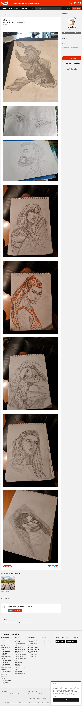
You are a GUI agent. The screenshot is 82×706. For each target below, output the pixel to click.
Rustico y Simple (5, 591)
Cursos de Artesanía (19, 649)
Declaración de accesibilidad (44, 702)
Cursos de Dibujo (18, 647)
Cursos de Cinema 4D (33, 649)
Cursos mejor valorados (48, 642)
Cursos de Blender (32, 654)
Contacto (36, 693)
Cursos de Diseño (5, 651)
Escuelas (3, 696)
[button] (33, 8)
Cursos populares (46, 644)
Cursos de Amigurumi (19, 673)
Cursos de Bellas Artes (20, 654)
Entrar (68, 8)
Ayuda (29, 696)
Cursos (2, 693)
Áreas (16, 638)
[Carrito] (64, 8)
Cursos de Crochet (19, 671)
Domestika (30, 693)
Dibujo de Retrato (74, 47)
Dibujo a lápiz (66, 47)
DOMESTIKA (6, 8)
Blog (44, 693)
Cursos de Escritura (6, 660)
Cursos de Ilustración (6, 640)
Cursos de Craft (5, 642)
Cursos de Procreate (33, 647)
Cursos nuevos (45, 640)
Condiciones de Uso (14, 702)
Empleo (12, 693)
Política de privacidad (23, 702)
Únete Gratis (18, 610)
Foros (16, 693)
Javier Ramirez (15, 22)
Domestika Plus (19, 696)
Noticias (41, 693)
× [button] (80, 3)
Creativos (20, 693)
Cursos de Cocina (5, 674)
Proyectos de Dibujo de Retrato (25, 622)
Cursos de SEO (18, 662)
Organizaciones (36, 698)
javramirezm (16, 573)
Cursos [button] (16, 8)
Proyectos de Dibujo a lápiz (8, 622)
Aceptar (66, 699)
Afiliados (30, 698)
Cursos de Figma (32, 656)
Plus (29, 8)
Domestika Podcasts (10, 696)
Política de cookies (33, 702)
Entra (10, 610)
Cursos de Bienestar (6, 680)
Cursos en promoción (47, 646)
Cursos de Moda (5, 662)
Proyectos (24, 8)
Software (31, 638)
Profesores (43, 698)
